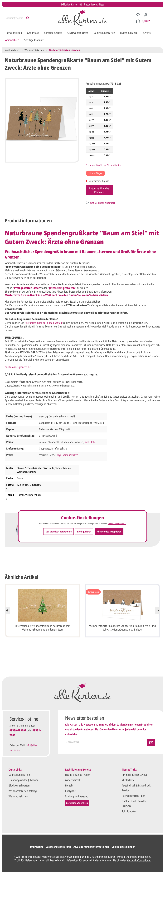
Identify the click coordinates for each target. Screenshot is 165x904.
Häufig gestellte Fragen (77, 775)
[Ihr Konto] (146, 14)
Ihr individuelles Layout (134, 775)
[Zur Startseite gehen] (82, 18)
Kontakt (69, 785)
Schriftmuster (129, 811)
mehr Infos (90, 442)
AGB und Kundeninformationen (91, 847)
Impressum (36, 847)
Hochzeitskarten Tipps (133, 796)
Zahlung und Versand (76, 796)
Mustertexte (128, 780)
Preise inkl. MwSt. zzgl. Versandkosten (103, 165)
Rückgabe (70, 791)
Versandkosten (73, 857)
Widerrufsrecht (73, 780)
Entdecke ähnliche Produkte (99, 190)
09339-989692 (18, 730)
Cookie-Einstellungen (123, 847)
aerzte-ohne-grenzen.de (18, 367)
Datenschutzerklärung (58, 847)
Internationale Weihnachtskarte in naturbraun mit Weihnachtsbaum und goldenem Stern (42, 627)
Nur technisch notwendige (58, 531)
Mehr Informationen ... (117, 523)
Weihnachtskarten (18, 796)
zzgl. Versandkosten (67, 455)
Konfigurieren (84, 531)
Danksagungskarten (19, 775)
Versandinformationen (139, 860)
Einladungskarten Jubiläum (23, 780)
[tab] (28, 220)
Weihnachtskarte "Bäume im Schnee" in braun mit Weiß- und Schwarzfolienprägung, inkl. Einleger (122, 627)
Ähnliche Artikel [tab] (21, 577)
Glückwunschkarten (19, 785)
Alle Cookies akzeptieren (109, 531)
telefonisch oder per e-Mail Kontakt (44, 323)
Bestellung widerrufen (77, 802)
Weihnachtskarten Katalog (23, 791)
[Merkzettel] (138, 14)
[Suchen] (27, 18)
